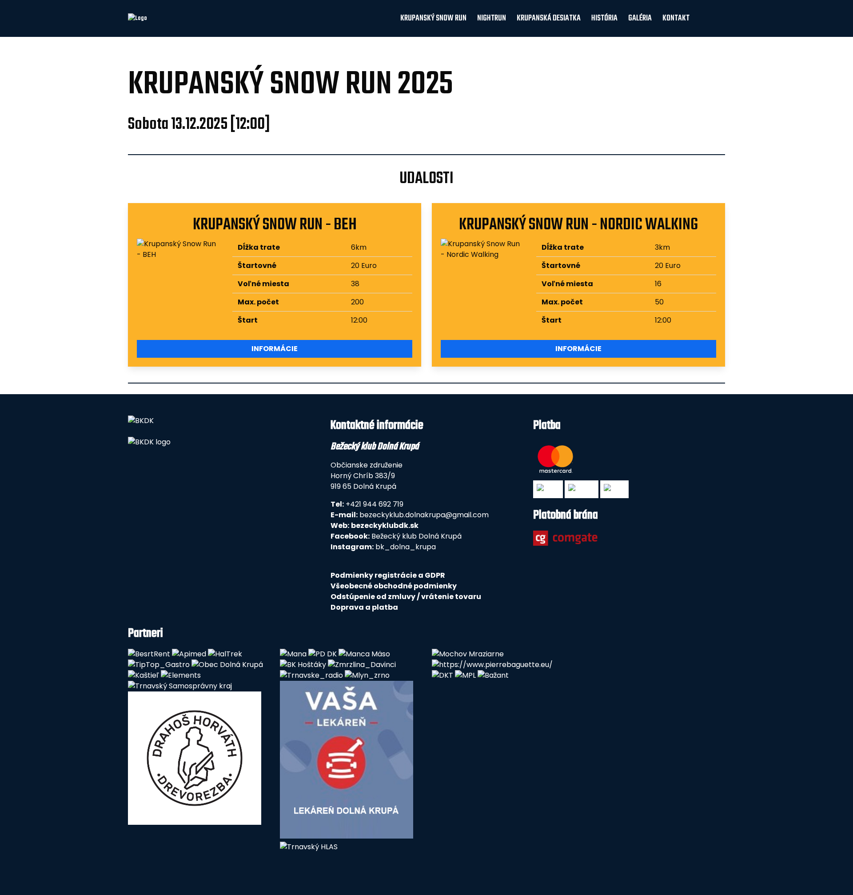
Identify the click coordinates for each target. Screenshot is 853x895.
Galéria (640, 18)
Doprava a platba (364, 607)
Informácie (274, 349)
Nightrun (491, 18)
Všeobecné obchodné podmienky (394, 586)
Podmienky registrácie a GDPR (388, 575)
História (604, 18)
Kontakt (676, 18)
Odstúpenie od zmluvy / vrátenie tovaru (406, 596)
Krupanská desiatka (549, 18)
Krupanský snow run (433, 18)
